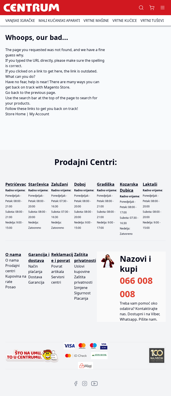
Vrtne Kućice (124, 20)
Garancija (36, 282)
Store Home (15, 113)
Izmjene (81, 287)
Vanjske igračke (20, 20)
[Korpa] (152, 7)
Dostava (35, 276)
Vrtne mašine (96, 20)
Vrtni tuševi (152, 20)
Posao (10, 287)
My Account (39, 113)
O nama (12, 260)
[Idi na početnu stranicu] (31, 8)
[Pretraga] (141, 7)
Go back (12, 92)
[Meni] (162, 7)
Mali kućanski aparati (59, 20)
